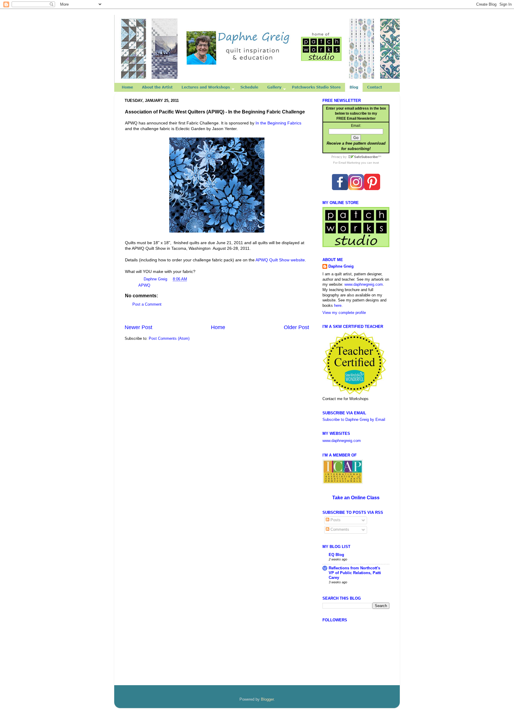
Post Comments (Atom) (169, 339)
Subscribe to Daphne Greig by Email (353, 420)
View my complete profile (344, 313)
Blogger (267, 699)
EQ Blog (336, 555)
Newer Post (138, 327)
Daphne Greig (156, 279)
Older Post (296, 327)
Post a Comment (147, 304)
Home (218, 327)
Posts (335, 520)
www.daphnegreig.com (363, 284)
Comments (339, 529)
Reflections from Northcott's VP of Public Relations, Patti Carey (355, 573)
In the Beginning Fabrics (278, 123)
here (337, 306)
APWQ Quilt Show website (280, 260)
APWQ (144, 285)
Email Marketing (349, 162)
